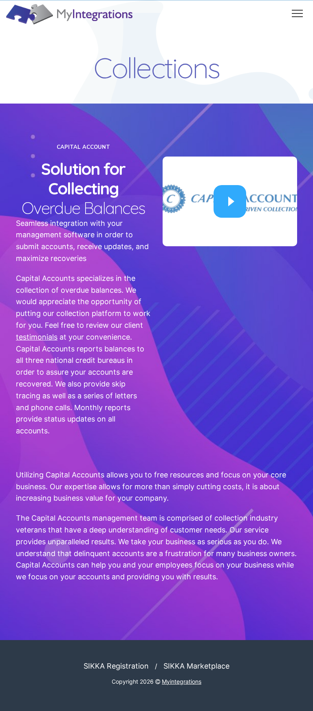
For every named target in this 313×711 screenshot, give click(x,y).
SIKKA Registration (116, 666)
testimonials (36, 337)
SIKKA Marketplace (196, 666)
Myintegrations (181, 681)
